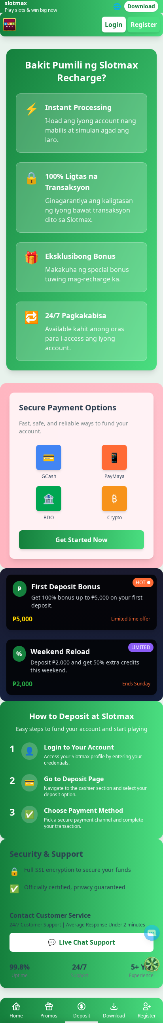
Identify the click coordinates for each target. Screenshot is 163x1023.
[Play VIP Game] (152, 964)
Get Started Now (81, 539)
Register (144, 24)
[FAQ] (152, 933)
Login (114, 24)
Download (141, 6)
